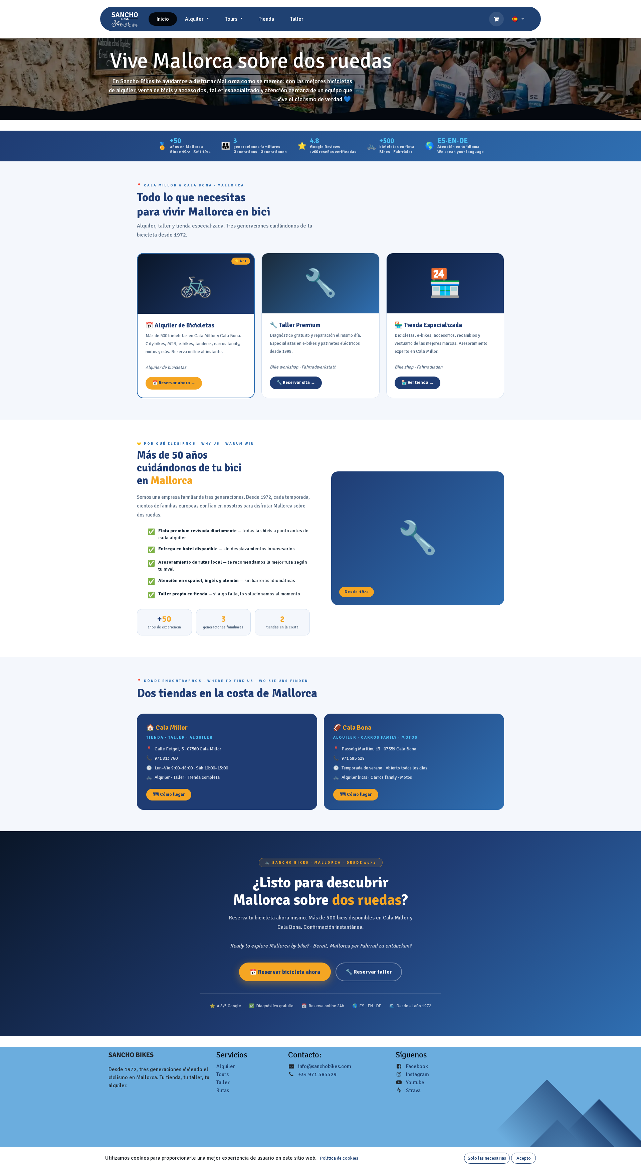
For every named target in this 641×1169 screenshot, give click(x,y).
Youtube (415, 1082)
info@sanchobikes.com (324, 1066)
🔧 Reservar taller (369, 972)
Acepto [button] (523, 1158)
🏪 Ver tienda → (417, 382)
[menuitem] (163, 19)
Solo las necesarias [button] (487, 1158)
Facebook (417, 1066)
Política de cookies (339, 1158)
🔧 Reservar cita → (295, 382)
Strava (413, 1090)
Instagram (417, 1074)
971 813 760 (166, 758)
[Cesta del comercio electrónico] (496, 19)
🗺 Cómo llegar (169, 794)
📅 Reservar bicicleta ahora (285, 972)
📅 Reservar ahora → (173, 383)
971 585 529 (353, 758)
